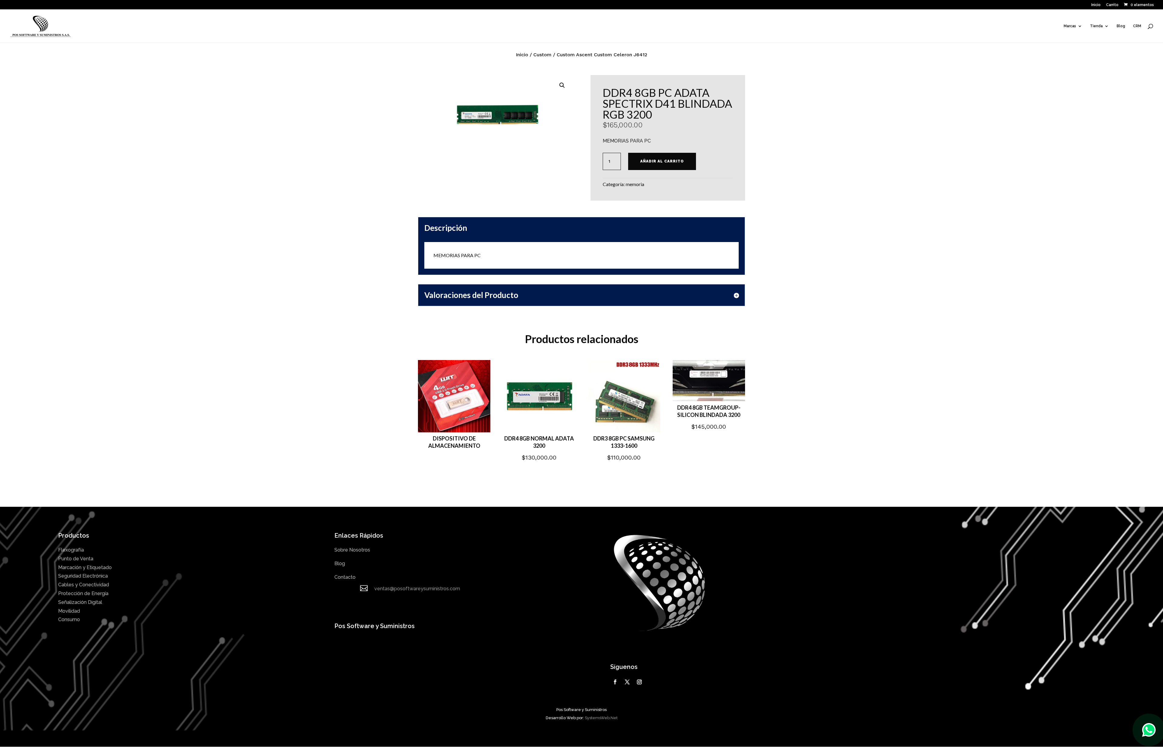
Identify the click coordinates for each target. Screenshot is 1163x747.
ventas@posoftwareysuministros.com (417, 588)
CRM (1137, 26)
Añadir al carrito (662, 161)
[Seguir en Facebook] (615, 682)
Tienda (1096, 26)
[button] (562, 85)
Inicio (1096, 5)
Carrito (1112, 5)
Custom (542, 54)
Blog (1121, 26)
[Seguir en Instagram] (639, 682)
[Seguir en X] (627, 682)
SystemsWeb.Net (601, 718)
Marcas (1070, 26)
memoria (635, 184)
